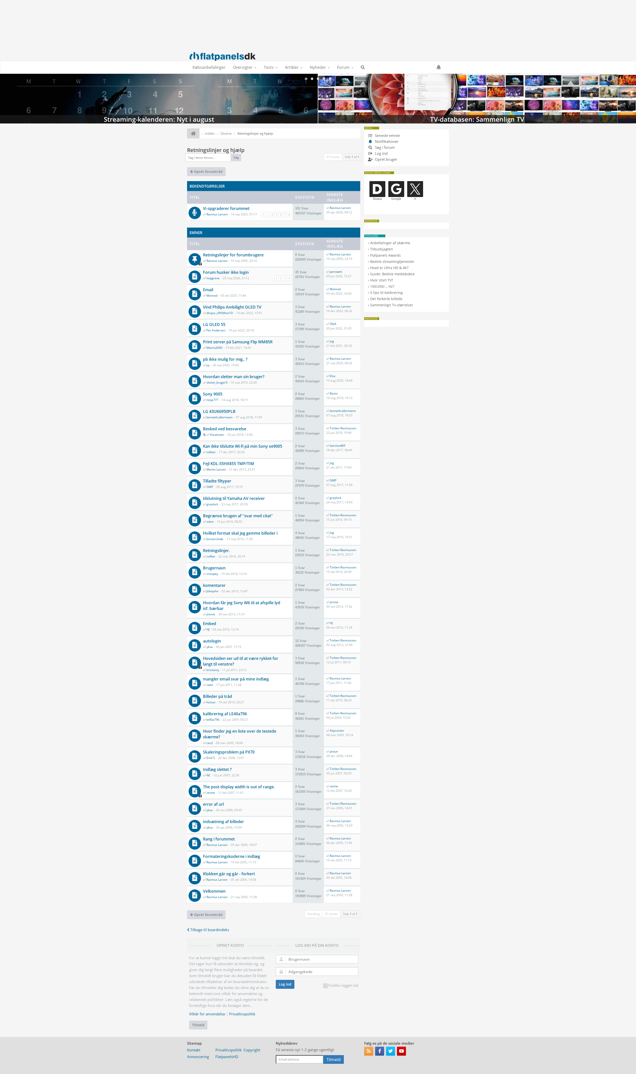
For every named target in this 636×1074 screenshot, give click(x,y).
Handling (313, 914)
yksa (209, 647)
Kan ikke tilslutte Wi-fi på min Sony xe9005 (242, 446)
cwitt (209, 685)
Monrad (211, 295)
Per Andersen (215, 330)
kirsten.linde (214, 539)
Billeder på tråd (217, 696)
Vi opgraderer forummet (226, 208)
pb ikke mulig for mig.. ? (225, 359)
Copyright (251, 1049)
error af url (213, 804)
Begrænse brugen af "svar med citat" (238, 515)
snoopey (212, 574)
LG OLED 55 (214, 324)
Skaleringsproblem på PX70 (229, 752)
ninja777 (212, 400)
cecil (209, 743)
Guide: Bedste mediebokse (392, 274)
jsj (207, 365)
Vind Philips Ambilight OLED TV (232, 307)
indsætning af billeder (223, 821)
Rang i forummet (219, 839)
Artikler (292, 67)
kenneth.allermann (219, 417)
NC (208, 775)
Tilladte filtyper (217, 481)
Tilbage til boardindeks (209, 929)
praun (334, 751)
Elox (332, 376)
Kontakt (193, 1049)
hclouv (210, 702)
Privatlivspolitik (242, 1013)
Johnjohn (212, 591)
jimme (210, 614)
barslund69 (337, 445)
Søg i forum (384, 147)
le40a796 (212, 719)
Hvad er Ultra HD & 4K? (389, 267)
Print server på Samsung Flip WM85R (238, 342)
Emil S (210, 758)
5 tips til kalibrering (386, 292)
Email (208, 289)
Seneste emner (387, 135)
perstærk (336, 272)
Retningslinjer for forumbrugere (233, 255)
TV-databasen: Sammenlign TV (477, 98)
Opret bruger (385, 159)
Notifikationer (386, 141)
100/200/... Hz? (382, 286)
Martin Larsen (216, 469)
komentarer (214, 585)
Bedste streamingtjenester (392, 261)
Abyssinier (337, 730)
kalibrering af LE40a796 (225, 713)
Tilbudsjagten (381, 249)
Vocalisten (217, 435)
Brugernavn (214, 568)
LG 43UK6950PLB (219, 411)
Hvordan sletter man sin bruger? (233, 376)
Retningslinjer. (216, 550)
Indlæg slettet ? (217, 769)
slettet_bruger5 (217, 382)
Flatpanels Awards (385, 255)
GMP (209, 487)
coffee (210, 556)
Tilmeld (198, 1025)
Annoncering (198, 1056)
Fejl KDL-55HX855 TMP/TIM (228, 463)
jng (332, 341)
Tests (269, 67)
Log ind (285, 984)
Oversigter (243, 67)
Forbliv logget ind (343, 985)
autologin (212, 641)
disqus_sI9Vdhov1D (219, 313)
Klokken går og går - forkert (229, 873)
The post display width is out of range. (239, 787)
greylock (212, 504)
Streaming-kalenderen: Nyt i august (159, 98)
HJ (207, 629)
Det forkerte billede (386, 298)
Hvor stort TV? (381, 280)
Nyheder (318, 67)
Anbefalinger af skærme (390, 242)
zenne (210, 793)
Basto (334, 393)
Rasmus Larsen (217, 214)
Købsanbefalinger (209, 67)
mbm (210, 521)
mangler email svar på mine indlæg (236, 679)
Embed (209, 623)
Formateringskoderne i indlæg (231, 856)
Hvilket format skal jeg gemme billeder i (240, 533)
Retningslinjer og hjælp (215, 150)
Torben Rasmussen (343, 428)
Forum (343, 67)
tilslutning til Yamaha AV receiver (234, 498)
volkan (210, 452)
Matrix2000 (214, 348)
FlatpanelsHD (226, 1056)
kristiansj (212, 670)
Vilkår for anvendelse (207, 1013)
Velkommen (214, 891)
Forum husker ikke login (226, 272)
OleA (333, 324)
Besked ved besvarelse (224, 429)
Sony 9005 (212, 394)
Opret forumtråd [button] (208, 171)
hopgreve (213, 278)
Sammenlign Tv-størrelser (391, 305)
